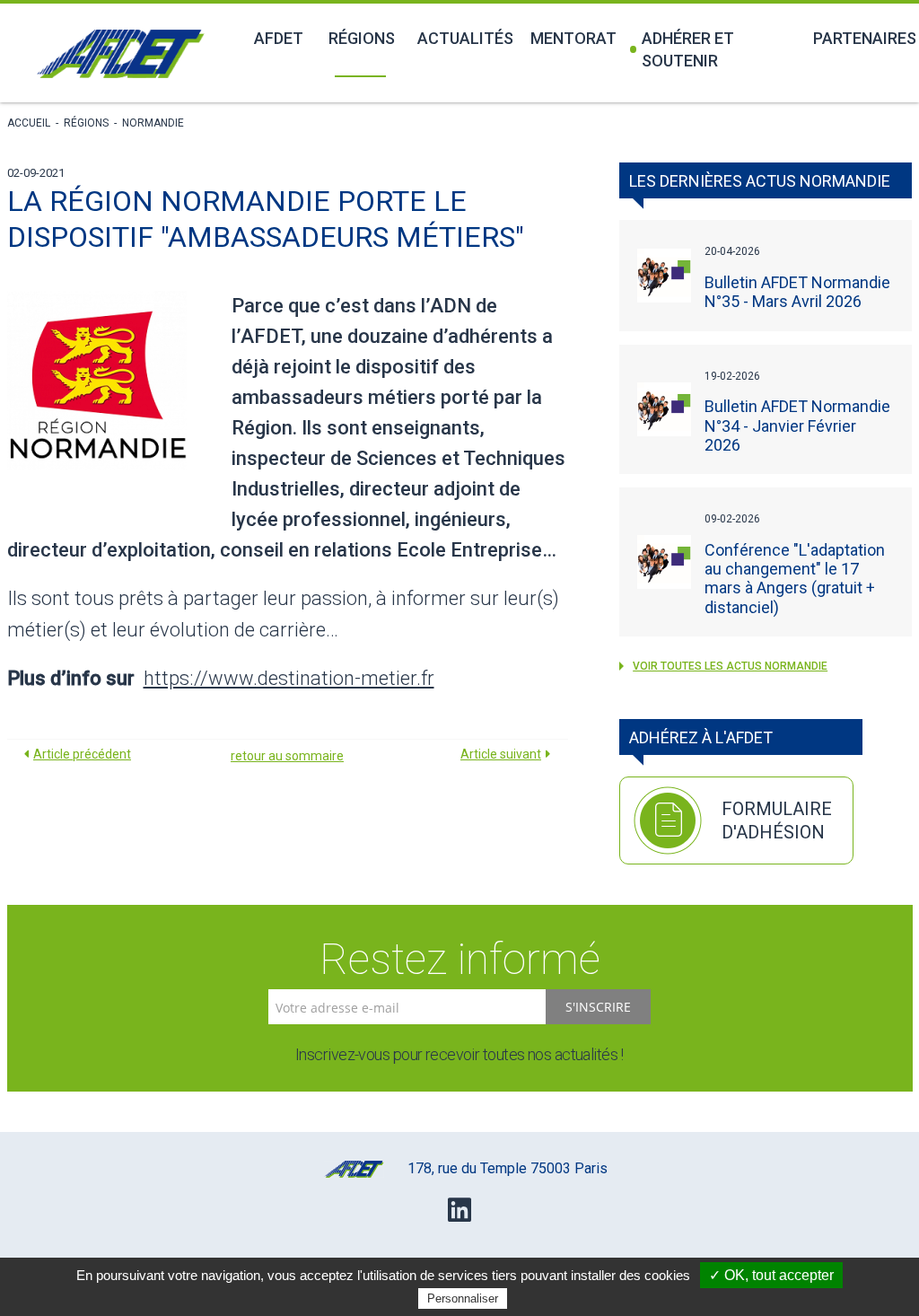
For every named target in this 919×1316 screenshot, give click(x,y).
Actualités (464, 38)
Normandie (153, 123)
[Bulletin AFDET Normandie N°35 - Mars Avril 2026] (664, 276)
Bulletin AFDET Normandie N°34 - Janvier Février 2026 (797, 425)
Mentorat (572, 38)
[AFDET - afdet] (120, 54)
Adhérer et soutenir (688, 49)
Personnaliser (462, 1298)
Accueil (28, 123)
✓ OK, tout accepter (771, 1275)
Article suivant (500, 754)
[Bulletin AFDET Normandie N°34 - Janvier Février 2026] (664, 409)
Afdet (278, 38)
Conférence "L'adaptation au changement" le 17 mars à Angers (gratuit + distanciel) (795, 578)
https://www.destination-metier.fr (289, 678)
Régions (361, 38)
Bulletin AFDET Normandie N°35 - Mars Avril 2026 (797, 292)
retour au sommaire (287, 756)
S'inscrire (598, 1006)
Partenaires (862, 38)
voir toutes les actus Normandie (730, 666)
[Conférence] (664, 562)
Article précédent (82, 754)
